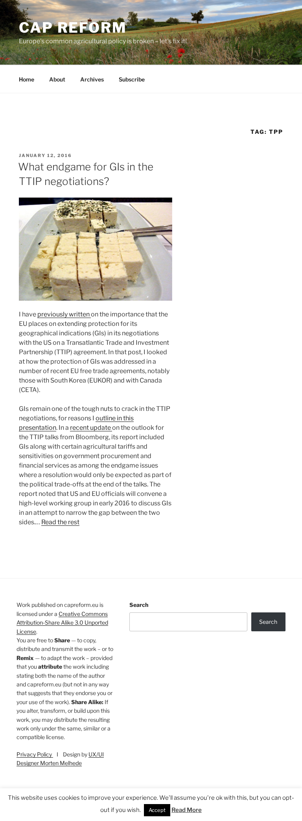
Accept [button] (157, 810)
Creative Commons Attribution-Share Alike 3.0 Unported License (62, 622)
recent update (91, 427)
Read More (186, 810)
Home (26, 79)
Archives (92, 79)
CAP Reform (73, 27)
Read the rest (60, 522)
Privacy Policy (35, 754)
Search (138, 604)
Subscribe (132, 79)
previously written (64, 314)
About (57, 79)
